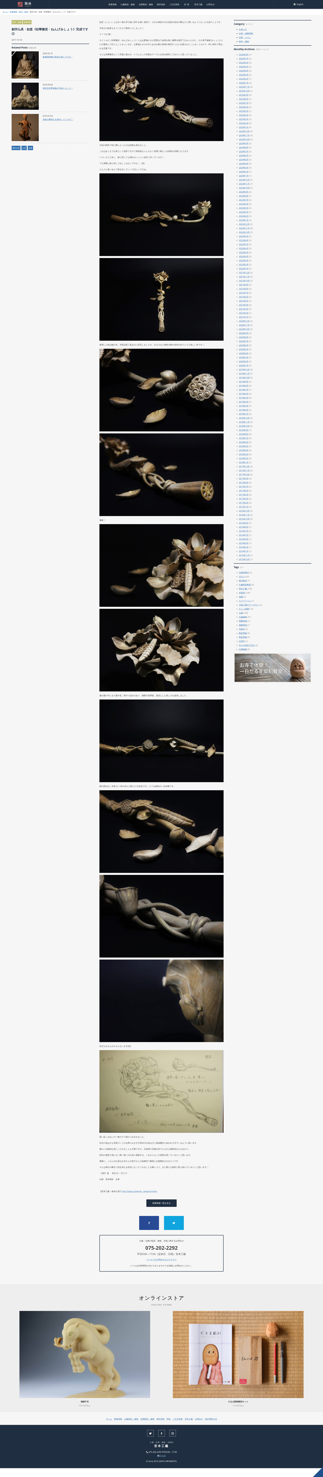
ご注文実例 (174, 4)
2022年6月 (244, 248)
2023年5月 (244, 208)
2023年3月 (244, 212)
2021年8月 (244, 288)
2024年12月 (244, 131)
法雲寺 (242, 641)
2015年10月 (244, 559)
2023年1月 (244, 220)
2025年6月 (244, 107)
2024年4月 (244, 163)
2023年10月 (244, 187)
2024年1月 (244, 175)
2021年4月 (244, 305)
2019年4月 (244, 401)
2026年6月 (244, 62)
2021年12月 (244, 272)
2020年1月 (244, 365)
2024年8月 (244, 147)
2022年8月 (244, 240)
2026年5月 (244, 66)
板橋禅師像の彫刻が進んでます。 (58, 57)
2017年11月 (244, 470)
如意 (30, 148)
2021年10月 (244, 280)
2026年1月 (244, 83)
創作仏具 (16, 148)
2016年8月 (244, 527)
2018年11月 (244, 422)
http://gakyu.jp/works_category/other (139, 1191)
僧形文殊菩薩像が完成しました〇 (58, 88)
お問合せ (210, 4)
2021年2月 (244, 313)
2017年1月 (244, 506)
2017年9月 (244, 478)
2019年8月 (244, 385)
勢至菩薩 (243, 637)
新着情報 (113, 4)
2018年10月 (244, 426)
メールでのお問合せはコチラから (161, 1259)
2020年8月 (244, 337)
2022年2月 (244, 264)
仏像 (241, 613)
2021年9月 (244, 284)
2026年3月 (244, 74)
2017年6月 (244, 490)
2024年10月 (244, 139)
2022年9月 (244, 236)
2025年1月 (244, 127)
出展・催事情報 (246, 33)
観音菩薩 (243, 633)
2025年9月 (244, 95)
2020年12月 (244, 321)
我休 (28, 4)
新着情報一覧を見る (161, 1203)
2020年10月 (244, 329)
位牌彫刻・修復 (146, 4)
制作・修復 (23, 12)
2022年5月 (244, 252)
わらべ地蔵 (244, 609)
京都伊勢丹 (244, 572)
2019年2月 (244, 410)
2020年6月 (244, 345)
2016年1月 (244, 551)
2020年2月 (244, 361)
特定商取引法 (211, 1419)
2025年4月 (244, 115)
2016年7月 (244, 531)
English (299, 4)
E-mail (162, 1455)
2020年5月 (244, 349)
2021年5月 (244, 301)
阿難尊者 (243, 621)
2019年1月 (244, 414)
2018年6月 (244, 442)
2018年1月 (244, 462)
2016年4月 (244, 539)
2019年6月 (244, 393)
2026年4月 (244, 70)
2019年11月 (244, 373)
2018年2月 (244, 458)
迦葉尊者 (243, 625)
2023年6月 (244, 204)
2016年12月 (244, 510)
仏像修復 (243, 617)
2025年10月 (244, 91)
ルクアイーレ (245, 600)
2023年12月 (244, 179)
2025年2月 (244, 123)
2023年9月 (244, 192)
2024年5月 (244, 159)
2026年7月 (244, 58)
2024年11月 (244, 135)
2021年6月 (244, 297)
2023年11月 (244, 183)
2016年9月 (244, 523)
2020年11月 (244, 325)
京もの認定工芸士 (247, 645)
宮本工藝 (198, 4)
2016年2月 (244, 547)
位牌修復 (243, 649)
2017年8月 (244, 482)
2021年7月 (244, 292)
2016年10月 (244, 519)
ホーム (5, 12)
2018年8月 (244, 434)
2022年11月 (244, 228)
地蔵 (241, 596)
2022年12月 (244, 224)
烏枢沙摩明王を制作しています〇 (58, 119)
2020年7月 (244, 341)
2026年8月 (244, 54)
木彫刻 (242, 592)
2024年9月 (244, 143)
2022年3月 (244, 260)
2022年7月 (244, 244)
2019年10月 (244, 377)
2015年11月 (244, 555)
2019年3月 (244, 406)
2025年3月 (244, 119)
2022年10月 (244, 232)
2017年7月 (244, 486)
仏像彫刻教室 (245, 584)
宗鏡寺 (242, 629)
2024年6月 (244, 155)
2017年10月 (244, 474)
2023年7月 (244, 200)
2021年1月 (244, 317)
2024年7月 (244, 151)
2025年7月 (244, 103)
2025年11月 (244, 87)
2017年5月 (244, 494)
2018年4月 (244, 450)
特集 (187, 4)
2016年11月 (244, 515)
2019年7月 (244, 389)
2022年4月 (244, 256)
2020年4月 (244, 353)
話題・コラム (245, 37)
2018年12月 (244, 418)
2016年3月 (244, 543)
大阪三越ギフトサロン (249, 604)
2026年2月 (244, 78)
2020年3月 (244, 357)
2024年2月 (244, 171)
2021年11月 (244, 276)
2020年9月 (244, 333)
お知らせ (243, 29)
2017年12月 (244, 466)
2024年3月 (244, 167)
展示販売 (243, 580)
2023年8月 (244, 196)
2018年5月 (244, 446)
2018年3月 (244, 454)
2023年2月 (244, 216)
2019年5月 (244, 397)
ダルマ (242, 576)
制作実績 (161, 4)
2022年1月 (244, 268)
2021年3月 (244, 309)
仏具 (24, 148)
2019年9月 (244, 381)
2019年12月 (244, 369)
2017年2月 (244, 502)
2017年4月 (244, 498)
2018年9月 (244, 430)
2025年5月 (244, 111)
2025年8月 (244, 99)
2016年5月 (244, 535)
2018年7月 (244, 438)
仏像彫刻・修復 (128, 4)
